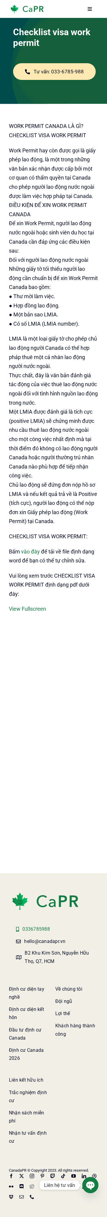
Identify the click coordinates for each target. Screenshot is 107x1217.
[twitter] (21, 1176)
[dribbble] (94, 1176)
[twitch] (53, 1176)
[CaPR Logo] (45, 893)
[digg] (32, 1186)
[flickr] (11, 1186)
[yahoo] (73, 1186)
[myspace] (53, 1186)
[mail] (21, 1197)
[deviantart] (63, 1186)
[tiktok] (63, 1176)
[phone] (32, 1197)
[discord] (21, 1186)
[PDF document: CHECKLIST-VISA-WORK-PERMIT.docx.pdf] (53, 733)
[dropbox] (11, 1197)
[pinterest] (42, 1176)
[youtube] (73, 1176)
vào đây (30, 551)
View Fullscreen (27, 609)
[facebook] (11, 1176)
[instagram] (32, 1176)
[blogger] (42, 1186)
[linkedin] (84, 1176)
